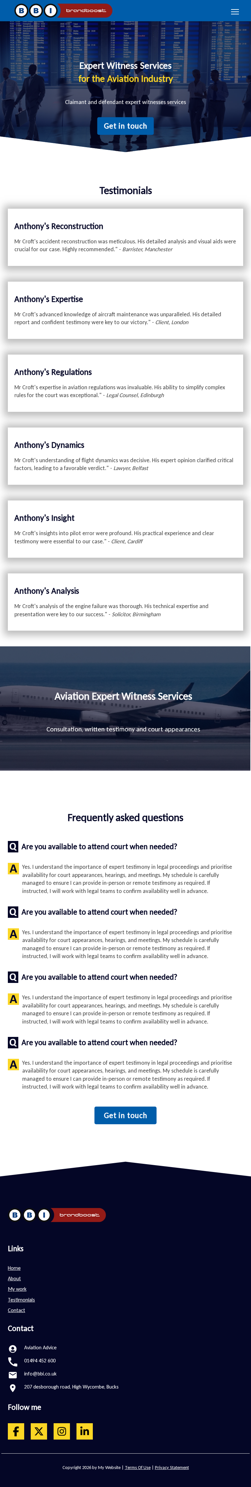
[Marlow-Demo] (62, 10)
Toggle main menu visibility (235, 11)
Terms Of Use (138, 1467)
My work (17, 1289)
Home (14, 1268)
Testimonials (21, 1300)
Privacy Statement (172, 1467)
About (14, 1278)
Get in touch (125, 126)
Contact (16, 1310)
